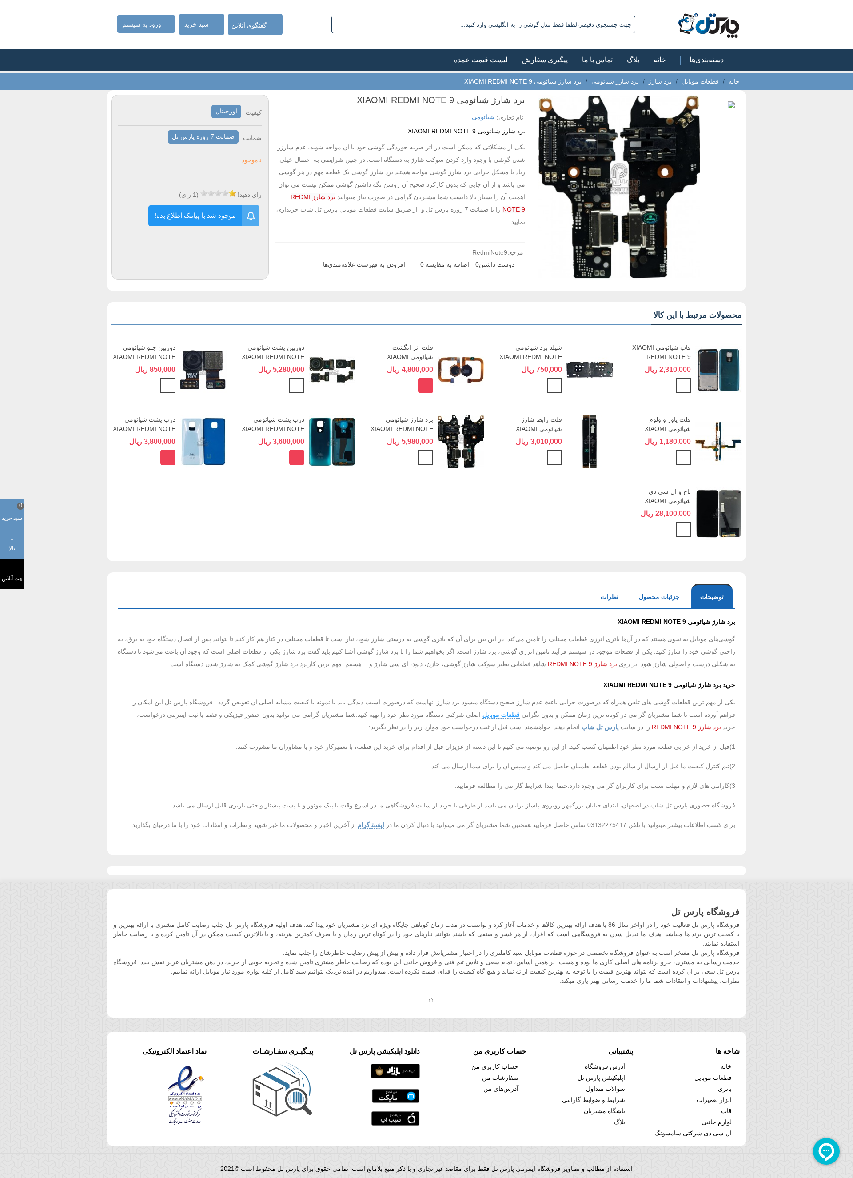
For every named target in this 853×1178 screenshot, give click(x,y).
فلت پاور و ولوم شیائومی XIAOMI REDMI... (668, 429)
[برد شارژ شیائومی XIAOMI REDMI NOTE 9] (461, 441)
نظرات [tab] (609, 596)
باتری (725, 1088)
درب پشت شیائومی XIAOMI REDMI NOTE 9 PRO (144, 429)
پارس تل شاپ (600, 727)
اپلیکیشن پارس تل (601, 1077)
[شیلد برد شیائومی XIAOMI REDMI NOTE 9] (589, 369)
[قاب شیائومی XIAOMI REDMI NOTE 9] (718, 369)
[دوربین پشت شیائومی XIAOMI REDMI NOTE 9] (332, 369)
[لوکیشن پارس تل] (430, 999)
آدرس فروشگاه (605, 1066)
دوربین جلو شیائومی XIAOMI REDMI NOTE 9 (144, 357)
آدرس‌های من (500, 1088)
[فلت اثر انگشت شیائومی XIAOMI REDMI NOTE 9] (461, 369)
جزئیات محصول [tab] (659, 596)
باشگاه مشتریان (604, 1110)
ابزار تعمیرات (714, 1099)
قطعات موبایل (501, 714)
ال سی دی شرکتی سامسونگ (693, 1133)
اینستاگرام (371, 824)
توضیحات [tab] (712, 596)
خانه (660, 60)
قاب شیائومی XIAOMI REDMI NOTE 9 (661, 352)
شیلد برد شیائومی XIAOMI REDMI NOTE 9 (530, 357)
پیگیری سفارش (545, 60)
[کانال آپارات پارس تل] (448, 999)
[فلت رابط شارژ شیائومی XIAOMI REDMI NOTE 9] (589, 441)
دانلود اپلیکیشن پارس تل (385, 1051)
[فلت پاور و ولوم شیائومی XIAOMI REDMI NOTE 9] (718, 441)
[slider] (218, 193)
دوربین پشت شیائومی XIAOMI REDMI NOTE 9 (273, 357)
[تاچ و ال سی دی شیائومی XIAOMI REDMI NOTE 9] (718, 513)
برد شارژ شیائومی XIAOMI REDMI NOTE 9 (402, 429)
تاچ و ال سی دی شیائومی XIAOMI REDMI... (668, 501)
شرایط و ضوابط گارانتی (593, 1099)
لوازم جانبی (717, 1122)
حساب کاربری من (494, 1066)
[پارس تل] (689, 24)
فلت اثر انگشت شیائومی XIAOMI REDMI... (410, 357)
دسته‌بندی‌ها (707, 60)
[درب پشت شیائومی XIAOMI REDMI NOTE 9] (332, 441)
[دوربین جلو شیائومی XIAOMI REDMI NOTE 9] (203, 369)
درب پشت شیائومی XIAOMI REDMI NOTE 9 (273, 429)
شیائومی (483, 116)
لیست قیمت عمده (481, 60)
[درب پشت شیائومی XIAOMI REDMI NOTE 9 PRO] (203, 441)
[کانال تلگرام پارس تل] (413, 999)
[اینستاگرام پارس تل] (395, 999)
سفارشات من (500, 1077)
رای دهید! (250, 194)
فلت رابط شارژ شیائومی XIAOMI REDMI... (539, 429)
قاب (726, 1110)
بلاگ (633, 60)
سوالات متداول (605, 1088)
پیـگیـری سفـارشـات (283, 1051)
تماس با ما (597, 60)
